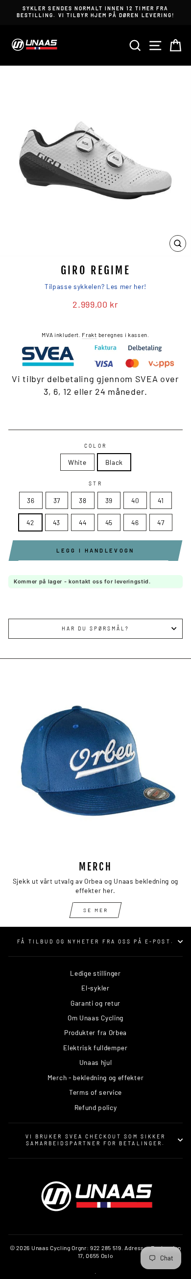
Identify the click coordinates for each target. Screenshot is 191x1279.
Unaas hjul (95, 1062)
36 (30, 500)
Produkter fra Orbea (95, 1032)
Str (95, 483)
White (77, 462)
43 (56, 522)
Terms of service (95, 1092)
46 (135, 522)
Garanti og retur (95, 1003)
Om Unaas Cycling (95, 1018)
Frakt (89, 334)
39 (109, 500)
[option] (95, 12)
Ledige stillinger (95, 973)
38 (82, 500)
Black (114, 462)
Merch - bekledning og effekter (95, 1077)
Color (95, 446)
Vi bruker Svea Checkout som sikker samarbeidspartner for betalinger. (95, 1140)
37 (56, 500)
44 (82, 522)
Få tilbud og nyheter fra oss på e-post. (95, 941)
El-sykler (95, 988)
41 (161, 500)
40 (135, 500)
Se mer (95, 910)
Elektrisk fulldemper (95, 1047)
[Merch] (95, 765)
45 (109, 522)
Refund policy (95, 1107)
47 (160, 522)
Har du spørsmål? (96, 628)
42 (30, 522)
